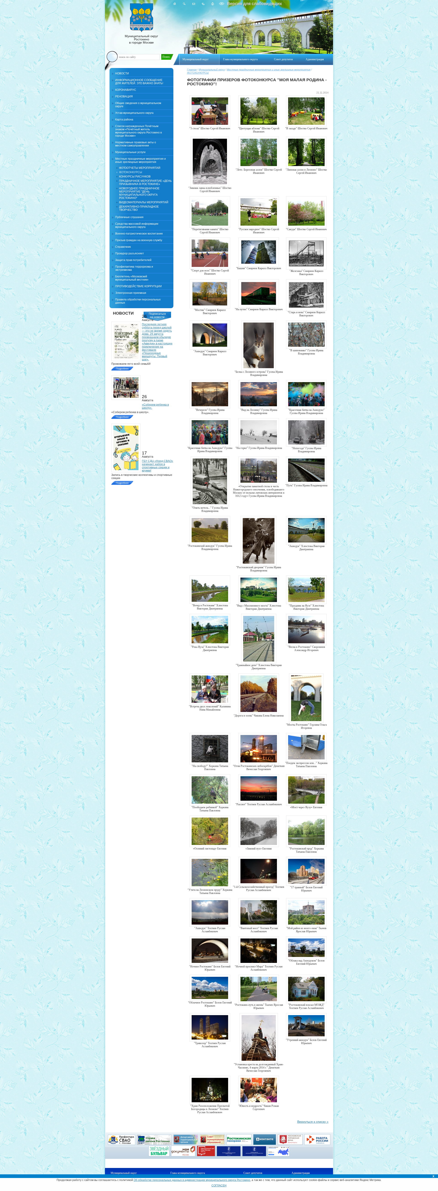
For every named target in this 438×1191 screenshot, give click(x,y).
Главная (192, 69)
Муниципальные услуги (130, 152)
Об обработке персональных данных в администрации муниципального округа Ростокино (192, 1180)
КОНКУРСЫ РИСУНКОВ (135, 176)
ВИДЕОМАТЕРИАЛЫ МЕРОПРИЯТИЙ (143, 202)
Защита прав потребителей (133, 260)
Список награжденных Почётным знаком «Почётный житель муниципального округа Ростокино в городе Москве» (138, 131)
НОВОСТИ (122, 73)
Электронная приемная (130, 292)
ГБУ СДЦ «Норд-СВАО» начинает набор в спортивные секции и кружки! (157, 465)
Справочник (123, 246)
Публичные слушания (129, 217)
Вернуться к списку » (312, 1121)
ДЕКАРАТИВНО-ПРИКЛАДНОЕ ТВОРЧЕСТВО (139, 208)
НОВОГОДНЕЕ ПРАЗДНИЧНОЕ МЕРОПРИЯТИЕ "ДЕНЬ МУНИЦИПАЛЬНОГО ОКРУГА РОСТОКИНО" (139, 193)
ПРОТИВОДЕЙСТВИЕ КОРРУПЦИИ (138, 286)
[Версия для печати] (212, 3)
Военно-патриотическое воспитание (139, 233)
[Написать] (193, 3)
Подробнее (122, 368)
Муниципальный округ (212, 69)
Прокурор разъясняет (129, 253)
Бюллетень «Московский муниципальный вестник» (132, 278)
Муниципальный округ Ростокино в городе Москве (141, 39)
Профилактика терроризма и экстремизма (134, 268)
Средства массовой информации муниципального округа (136, 225)
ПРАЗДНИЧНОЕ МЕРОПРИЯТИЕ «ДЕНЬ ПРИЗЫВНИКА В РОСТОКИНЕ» (145, 182)
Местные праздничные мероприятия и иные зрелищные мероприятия (268, 69)
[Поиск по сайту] (184, 3)
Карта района (124, 119)
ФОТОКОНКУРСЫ (198, 72)
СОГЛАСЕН (219, 1185)
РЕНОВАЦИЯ (124, 96)
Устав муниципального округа (134, 113)
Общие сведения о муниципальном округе (138, 105)
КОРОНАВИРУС (125, 89)
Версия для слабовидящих (254, 3)
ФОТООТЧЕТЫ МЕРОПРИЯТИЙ (139, 167)
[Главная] (174, 3)
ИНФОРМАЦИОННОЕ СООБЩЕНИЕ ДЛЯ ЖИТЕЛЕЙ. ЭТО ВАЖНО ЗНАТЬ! (139, 81)
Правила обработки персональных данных (138, 301)
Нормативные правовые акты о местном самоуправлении (135, 144)
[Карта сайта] (203, 3)
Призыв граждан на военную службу (138, 240)
